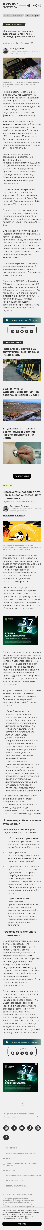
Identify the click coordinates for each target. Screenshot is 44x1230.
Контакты (10, 1170)
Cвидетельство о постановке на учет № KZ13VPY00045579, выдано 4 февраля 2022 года (18, 1206)
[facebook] (6, 1137)
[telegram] (14, 1128)
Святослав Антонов (19, 506)
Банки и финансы (13, 16)
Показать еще (22, 476)
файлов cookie (22, 1218)
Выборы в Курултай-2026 (16, 1186)
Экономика (10, 7)
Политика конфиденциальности (21, 1153)
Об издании (11, 1148)
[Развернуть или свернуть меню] (39, 5)
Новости (7, 485)
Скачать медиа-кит (14, 1181)
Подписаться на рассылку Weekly (19, 1114)
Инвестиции (32, 16)
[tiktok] (30, 1128)
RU (34, 5)
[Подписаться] (39, 1117)
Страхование (8, 515)
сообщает (13, 109)
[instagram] (6, 1128)
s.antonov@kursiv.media (18, 511)
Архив (8, 1158)
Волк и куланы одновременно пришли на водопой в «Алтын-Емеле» (21, 391)
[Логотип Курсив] (10, 4)
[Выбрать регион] (28, 5)
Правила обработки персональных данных (21, 1164)
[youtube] (22, 1128)
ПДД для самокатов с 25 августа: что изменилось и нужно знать (21, 352)
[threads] (38, 1128)
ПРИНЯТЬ (22, 1224)
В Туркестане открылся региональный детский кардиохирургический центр (19, 433)
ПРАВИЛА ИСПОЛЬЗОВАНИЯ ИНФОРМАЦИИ (23, 1176)
